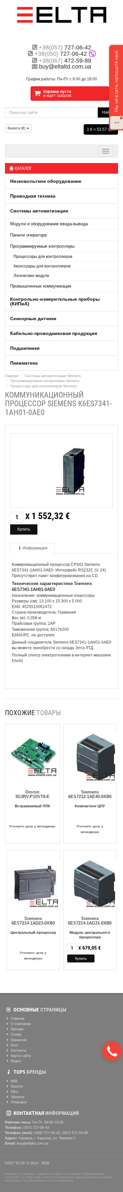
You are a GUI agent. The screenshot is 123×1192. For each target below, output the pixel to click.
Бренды (17, 1029)
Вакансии (18, 1040)
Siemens (17, 1097)
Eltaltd (17, 660)
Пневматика (24, 363)
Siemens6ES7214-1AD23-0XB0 (33, 921)
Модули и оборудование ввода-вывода (49, 223)
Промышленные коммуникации (40, 286)
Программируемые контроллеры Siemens (45, 381)
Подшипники (25, 348)
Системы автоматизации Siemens (53, 376)
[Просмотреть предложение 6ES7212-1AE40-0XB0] (92, 756)
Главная (11, 376)
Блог (14, 1045)
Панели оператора (28, 235)
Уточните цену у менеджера (32, 826)
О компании (20, 1024)
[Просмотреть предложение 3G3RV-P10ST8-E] (33, 756)
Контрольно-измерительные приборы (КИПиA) (55, 301)
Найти (108, 112)
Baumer (16, 1086)
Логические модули (31, 275)
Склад (15, 1034)
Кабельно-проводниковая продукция (53, 333)
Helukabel (18, 1102)
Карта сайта (20, 1056)
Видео (15, 1061)
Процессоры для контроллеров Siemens (43, 386)
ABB (13, 1081)
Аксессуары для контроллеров (42, 266)
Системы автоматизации (39, 210)
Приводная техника (32, 196)
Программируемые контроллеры (42, 246)
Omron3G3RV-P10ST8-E (32, 794)
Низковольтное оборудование (45, 181)
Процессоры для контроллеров (42, 256)
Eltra (14, 1092)
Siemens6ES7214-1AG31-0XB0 (90, 921)
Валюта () (17, 128)
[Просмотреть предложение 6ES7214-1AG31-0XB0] (92, 882)
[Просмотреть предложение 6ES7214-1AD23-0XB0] (35, 882)
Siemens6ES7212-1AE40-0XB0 (90, 794)
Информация (35, 548)
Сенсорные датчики (33, 318)
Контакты (18, 1050)
